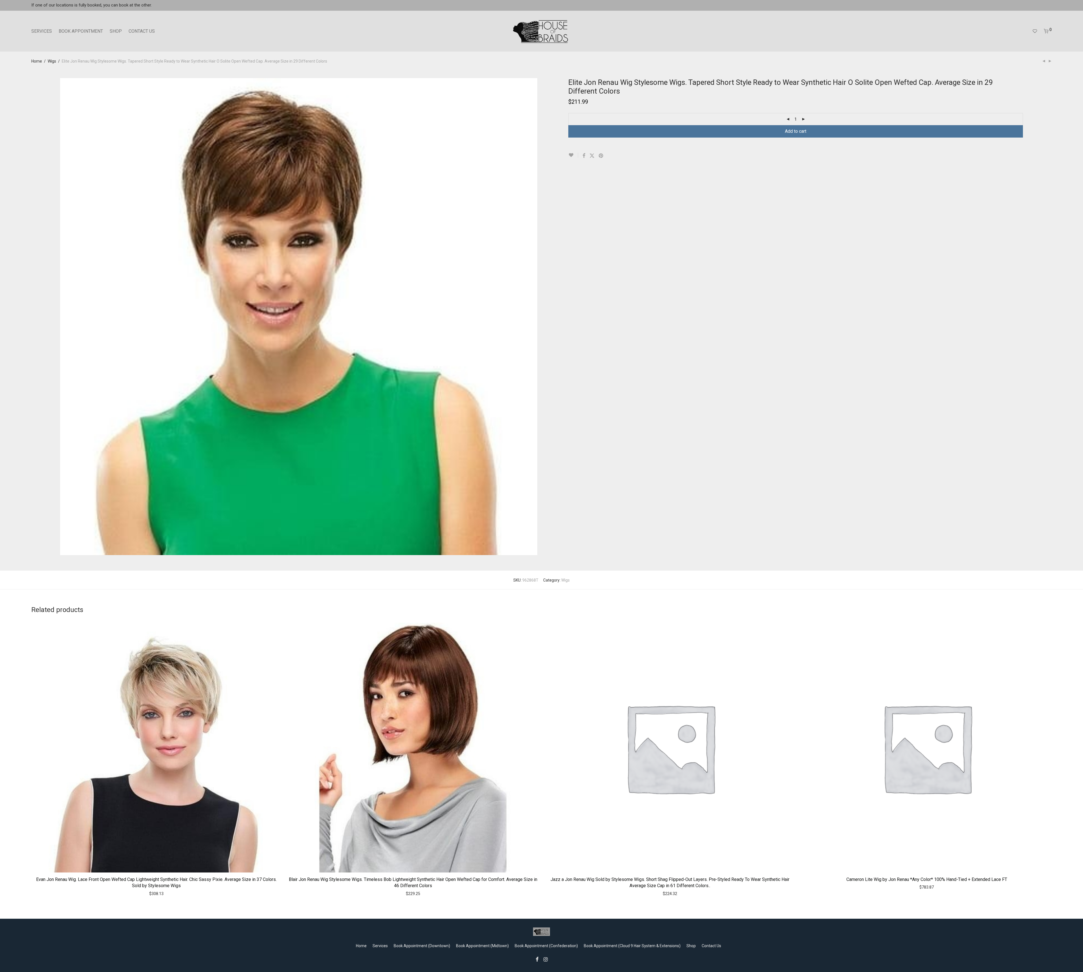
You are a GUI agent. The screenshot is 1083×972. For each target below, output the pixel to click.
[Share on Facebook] (583, 156)
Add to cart (795, 131)
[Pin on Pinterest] (601, 156)
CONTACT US (142, 31)
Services (380, 946)
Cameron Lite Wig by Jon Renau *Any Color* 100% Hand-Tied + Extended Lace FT (926, 879)
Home (36, 61)
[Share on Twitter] (592, 156)
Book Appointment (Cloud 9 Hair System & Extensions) (632, 946)
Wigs (52, 61)
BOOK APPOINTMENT (81, 31)
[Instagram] (545, 959)
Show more (168, 893)
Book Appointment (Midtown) (482, 946)
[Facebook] (537, 959)
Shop (691, 946)
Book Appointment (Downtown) (422, 946)
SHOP (116, 31)
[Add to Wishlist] (573, 155)
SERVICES (41, 31)
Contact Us (711, 946)
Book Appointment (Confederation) (546, 946)
